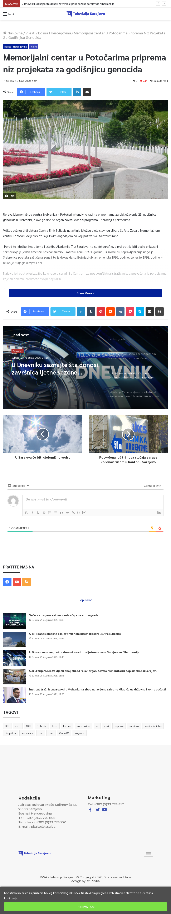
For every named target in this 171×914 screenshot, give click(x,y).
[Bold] (26, 512)
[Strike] (44, 512)
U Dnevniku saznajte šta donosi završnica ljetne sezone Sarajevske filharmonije (84, 652)
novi (106, 726)
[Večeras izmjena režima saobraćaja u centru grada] (14, 621)
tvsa (51, 733)
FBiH (28, 726)
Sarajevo (17, 351)
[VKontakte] (120, 311)
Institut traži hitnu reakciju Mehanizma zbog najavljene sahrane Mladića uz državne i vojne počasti (97, 689)
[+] (84, 512)
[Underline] (38, 512)
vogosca (79, 733)
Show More (85, 293)
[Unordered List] (56, 512)
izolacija (42, 726)
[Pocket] (130, 311)
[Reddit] (110, 311)
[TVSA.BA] (85, 13)
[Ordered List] (50, 512)
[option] (85, 367)
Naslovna (15, 32)
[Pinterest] (101, 311)
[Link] (73, 512)
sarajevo (134, 726)
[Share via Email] (87, 92)
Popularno (86, 600)
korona (67, 726)
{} (78, 512)
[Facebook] (7, 582)
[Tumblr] (91, 311)
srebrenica (27, 733)
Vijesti (30, 32)
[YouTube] (17, 582)
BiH (7, 726)
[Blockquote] (61, 512)
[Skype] (140, 311)
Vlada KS (64, 733)
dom (17, 726)
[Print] (159, 311)
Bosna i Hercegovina (54, 32)
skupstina (10, 733)
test (41, 733)
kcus (54, 726)
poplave (119, 726)
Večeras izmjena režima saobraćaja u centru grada (63, 615)
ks (97, 726)
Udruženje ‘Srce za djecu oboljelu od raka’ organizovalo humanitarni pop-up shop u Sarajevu (76, 3)
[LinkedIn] (77, 92)
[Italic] (32, 512)
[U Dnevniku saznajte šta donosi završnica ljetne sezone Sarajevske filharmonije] (14, 658)
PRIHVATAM (85, 906)
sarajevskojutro (153, 726)
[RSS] (26, 582)
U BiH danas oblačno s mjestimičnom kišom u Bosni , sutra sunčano (75, 633)
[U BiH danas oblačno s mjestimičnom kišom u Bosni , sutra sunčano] (14, 639)
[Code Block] (67, 512)
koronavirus (83, 726)
